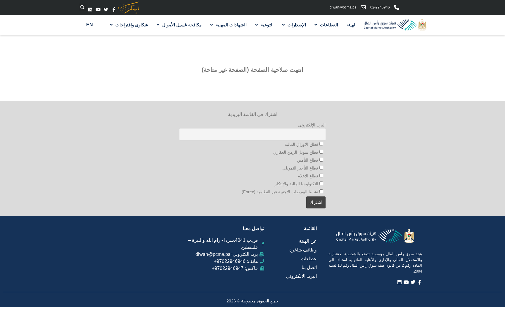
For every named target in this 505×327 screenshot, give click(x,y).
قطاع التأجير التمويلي (300, 168)
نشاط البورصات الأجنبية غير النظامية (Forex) (280, 191)
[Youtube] (98, 9)
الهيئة (352, 24)
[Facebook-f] (114, 9)
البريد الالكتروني (301, 276)
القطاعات (329, 24)
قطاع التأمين (308, 160)
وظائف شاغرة (303, 249)
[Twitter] (106, 9)
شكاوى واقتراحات (131, 24)
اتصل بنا (309, 267)
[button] (82, 7)
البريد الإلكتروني (312, 125)
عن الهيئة (308, 241)
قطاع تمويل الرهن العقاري (296, 152)
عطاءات (309, 258)
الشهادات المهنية (231, 24)
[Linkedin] (90, 9)
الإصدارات (297, 24)
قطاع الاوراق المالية (302, 144)
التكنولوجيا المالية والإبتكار (297, 184)
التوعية (267, 24)
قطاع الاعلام (308, 176)
